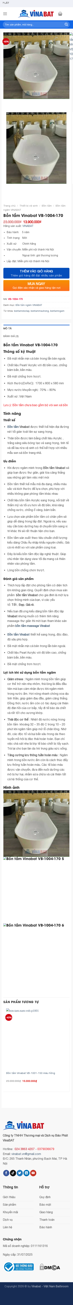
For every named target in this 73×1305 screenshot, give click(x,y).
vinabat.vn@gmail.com (26, 1154)
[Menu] (5, 13)
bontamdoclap (21, 310)
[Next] (17, 102)
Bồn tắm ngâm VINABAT (29, 305)
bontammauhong (40, 310)
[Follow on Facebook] (6, 1173)
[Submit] (66, 24)
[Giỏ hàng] (60, 14)
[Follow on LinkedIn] (26, 1173)
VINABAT (28, 225)
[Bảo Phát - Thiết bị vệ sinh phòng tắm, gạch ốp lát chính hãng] (36, 14)
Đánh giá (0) (11, 336)
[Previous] (7, 102)
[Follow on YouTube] (33, 1173)
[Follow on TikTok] (13, 1173)
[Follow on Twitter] (20, 1173)
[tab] (36, 328)
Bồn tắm (47, 205)
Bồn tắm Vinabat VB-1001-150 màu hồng (30, 1072)
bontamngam (57, 310)
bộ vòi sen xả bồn (56, 405)
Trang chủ (9, 205)
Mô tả (7, 328)
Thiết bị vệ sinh (28, 205)
